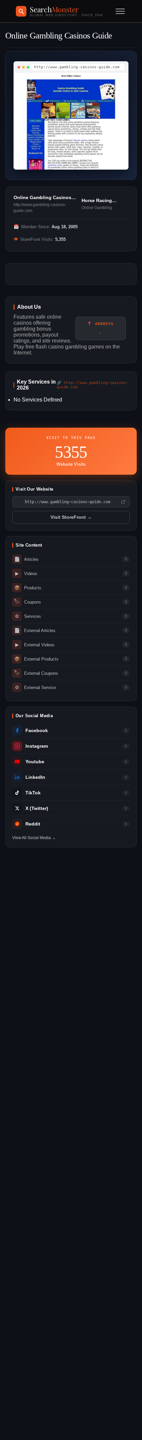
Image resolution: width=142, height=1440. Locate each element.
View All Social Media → (34, 837)
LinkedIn (35, 777)
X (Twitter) (36, 808)
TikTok (33, 792)
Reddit (32, 824)
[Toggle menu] (120, 11)
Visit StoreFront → (71, 517)
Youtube (34, 761)
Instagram (36, 746)
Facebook (36, 730)
